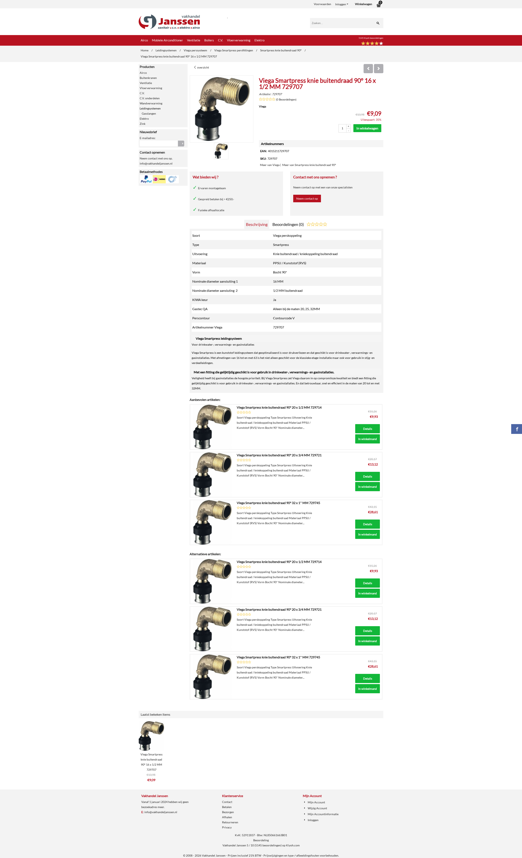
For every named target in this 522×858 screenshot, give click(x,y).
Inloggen (340, 4)
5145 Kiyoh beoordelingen (371, 38)
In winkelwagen (367, 128)
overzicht (203, 67)
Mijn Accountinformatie (323, 814)
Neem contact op (307, 198)
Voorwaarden (322, 4)
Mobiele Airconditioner (167, 40)
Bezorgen (228, 812)
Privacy (227, 827)
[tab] (256, 224)
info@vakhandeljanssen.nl (160, 812)
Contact (227, 802)
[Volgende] (378, 68)
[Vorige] (368, 68)
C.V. (220, 40)
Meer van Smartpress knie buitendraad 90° (309, 165)
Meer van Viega (270, 165)
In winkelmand (367, 439)
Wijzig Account (317, 808)
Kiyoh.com (293, 845)
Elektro (259, 40)
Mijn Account (316, 802)
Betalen (227, 807)
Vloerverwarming (238, 40)
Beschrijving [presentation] (257, 224)
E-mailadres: (148, 138)
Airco (144, 40)
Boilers (209, 40)
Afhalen (227, 817)
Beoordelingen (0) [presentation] (288, 224)
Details (367, 428)
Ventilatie (193, 40)
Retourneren (230, 822)
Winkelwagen (363, 4)
